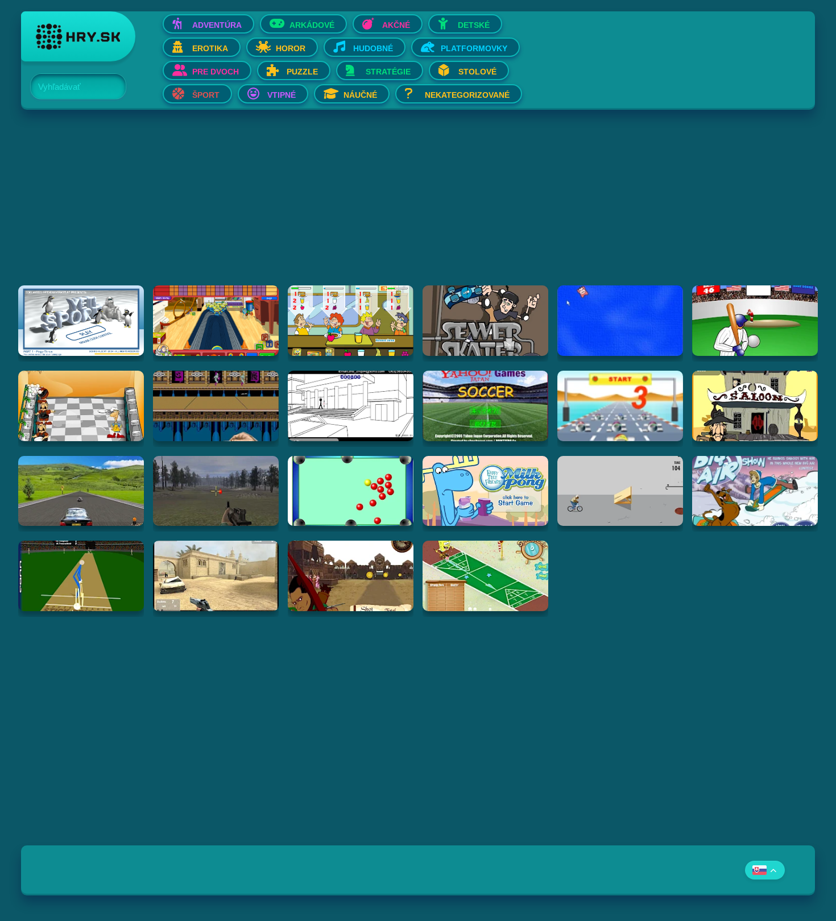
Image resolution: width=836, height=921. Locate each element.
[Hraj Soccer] (485, 406)
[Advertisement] (362, 205)
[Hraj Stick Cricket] (81, 576)
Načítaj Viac (417, 640)
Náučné (360, 94)
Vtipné (281, 94)
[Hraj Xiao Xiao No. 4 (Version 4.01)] (350, 406)
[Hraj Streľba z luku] (350, 576)
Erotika (210, 48)
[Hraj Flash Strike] (216, 576)
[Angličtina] (765, 870)
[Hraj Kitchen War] (81, 406)
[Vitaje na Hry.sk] (78, 36)
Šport (206, 94)
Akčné (396, 25)
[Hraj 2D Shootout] (755, 406)
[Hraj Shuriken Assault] (216, 406)
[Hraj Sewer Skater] (485, 320)
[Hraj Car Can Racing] (620, 406)
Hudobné (373, 48)
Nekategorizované (467, 94)
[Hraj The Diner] (350, 320)
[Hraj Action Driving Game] (81, 491)
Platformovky (474, 48)
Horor (290, 48)
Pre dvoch (215, 71)
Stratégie (388, 71)
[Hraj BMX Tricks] (620, 491)
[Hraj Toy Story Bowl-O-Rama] (216, 320)
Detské (474, 25)
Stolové (477, 71)
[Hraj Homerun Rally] (755, 320)
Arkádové (311, 25)
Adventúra (217, 25)
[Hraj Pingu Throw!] (81, 320)
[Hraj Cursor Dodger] (620, 320)
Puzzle (302, 71)
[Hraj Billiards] (350, 491)
